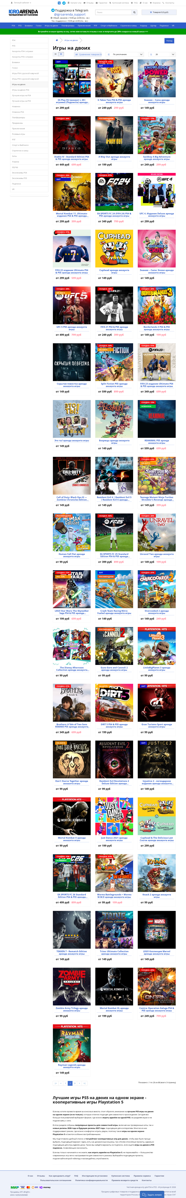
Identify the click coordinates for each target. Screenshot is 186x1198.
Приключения (84, 25)
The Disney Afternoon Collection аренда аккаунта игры (71, 668)
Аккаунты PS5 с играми (22, 56)
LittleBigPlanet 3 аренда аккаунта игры (156, 668)
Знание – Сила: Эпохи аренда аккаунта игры (157, 271)
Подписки (164, 25)
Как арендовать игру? (59, 1175)
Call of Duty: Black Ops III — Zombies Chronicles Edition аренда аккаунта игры (72, 498)
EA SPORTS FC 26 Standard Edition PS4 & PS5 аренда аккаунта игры (72, 895)
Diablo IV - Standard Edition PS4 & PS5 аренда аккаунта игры (71, 158)
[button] (152, 1194)
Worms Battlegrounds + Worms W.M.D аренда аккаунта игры (114, 895)
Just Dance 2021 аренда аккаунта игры (114, 839)
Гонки (38, 25)
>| (85, 1083)
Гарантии (159, 1175)
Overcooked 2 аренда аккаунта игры (157, 612)
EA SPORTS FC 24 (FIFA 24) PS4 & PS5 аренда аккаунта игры (114, 214)
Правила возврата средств (125, 1180)
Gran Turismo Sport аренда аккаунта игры (157, 725)
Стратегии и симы (128, 25)
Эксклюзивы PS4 (19, 172)
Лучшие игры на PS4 (21, 95)
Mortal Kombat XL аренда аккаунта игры (114, 1009)
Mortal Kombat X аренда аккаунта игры (72, 839)
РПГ (95, 25)
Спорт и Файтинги (109, 25)
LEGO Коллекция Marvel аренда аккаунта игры (156, 952)
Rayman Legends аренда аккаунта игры (71, 1066)
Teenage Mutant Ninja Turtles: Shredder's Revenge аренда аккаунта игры (156, 498)
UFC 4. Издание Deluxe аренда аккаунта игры (157, 214)
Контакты (147, 1180)
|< (56, 1083)
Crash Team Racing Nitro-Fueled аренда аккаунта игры (114, 612)
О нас (30, 1175)
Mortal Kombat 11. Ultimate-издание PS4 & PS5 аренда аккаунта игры (72, 214)
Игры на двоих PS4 (20, 90)
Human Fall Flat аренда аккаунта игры (72, 555)
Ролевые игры (18, 134)
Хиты (14, 156)
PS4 (13, 25)
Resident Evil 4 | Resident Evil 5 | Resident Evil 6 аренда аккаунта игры (114, 498)
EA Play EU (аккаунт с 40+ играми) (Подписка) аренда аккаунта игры (72, 101)
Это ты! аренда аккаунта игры (71, 440)
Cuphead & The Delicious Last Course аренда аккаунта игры (157, 839)
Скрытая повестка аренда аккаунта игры (72, 384)
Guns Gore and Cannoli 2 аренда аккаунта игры (114, 668)
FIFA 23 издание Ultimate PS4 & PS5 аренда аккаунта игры (156, 384)
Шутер (153, 25)
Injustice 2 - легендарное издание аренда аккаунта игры (157, 782)
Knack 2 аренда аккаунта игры (157, 895)
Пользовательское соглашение (55, 1180)
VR (173, 25)
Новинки (16, 106)
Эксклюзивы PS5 (19, 178)
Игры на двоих (51, 25)
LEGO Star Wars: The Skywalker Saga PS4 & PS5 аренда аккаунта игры (72, 612)
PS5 (20, 25)
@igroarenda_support (69, 14)
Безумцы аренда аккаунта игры (114, 441)
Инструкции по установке (95, 1175)
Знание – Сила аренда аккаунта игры (157, 101)
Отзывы (41, 1175)
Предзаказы (17, 123)
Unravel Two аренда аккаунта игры (157, 555)
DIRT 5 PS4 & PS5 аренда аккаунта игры (114, 725)
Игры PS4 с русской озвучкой (25, 73)
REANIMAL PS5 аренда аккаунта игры (157, 441)
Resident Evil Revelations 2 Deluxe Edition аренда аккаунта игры (114, 782)
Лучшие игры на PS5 (21, 101)
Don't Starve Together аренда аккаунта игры (71, 782)
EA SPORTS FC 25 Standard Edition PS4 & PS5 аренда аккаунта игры (114, 555)
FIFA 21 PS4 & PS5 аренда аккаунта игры (114, 328)
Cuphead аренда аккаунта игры (114, 271)
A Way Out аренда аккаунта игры (114, 158)
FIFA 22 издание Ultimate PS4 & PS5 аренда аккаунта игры (71, 271)
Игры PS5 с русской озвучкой (25, 79)
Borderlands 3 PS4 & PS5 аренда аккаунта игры (157, 328)
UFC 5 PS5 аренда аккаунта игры (72, 328)
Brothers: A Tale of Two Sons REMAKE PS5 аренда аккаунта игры (71, 725)
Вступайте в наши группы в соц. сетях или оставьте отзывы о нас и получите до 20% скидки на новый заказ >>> (93, 31)
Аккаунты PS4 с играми (22, 51)
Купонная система (120, 1175)
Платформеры (67, 25)
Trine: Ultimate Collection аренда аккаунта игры (114, 952)
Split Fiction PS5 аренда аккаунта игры (114, 384)
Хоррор (143, 25)
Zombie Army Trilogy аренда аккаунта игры (72, 1009)
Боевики (29, 25)
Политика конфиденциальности (91, 1180)
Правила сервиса (142, 1175)
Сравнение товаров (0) (89, 54)
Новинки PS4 (18, 112)
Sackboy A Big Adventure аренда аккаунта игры (156, 158)
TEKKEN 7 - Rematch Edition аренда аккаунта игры (72, 952)
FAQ (76, 1175)
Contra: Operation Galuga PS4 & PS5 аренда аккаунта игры (156, 1009)
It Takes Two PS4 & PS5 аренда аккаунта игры (114, 101)
